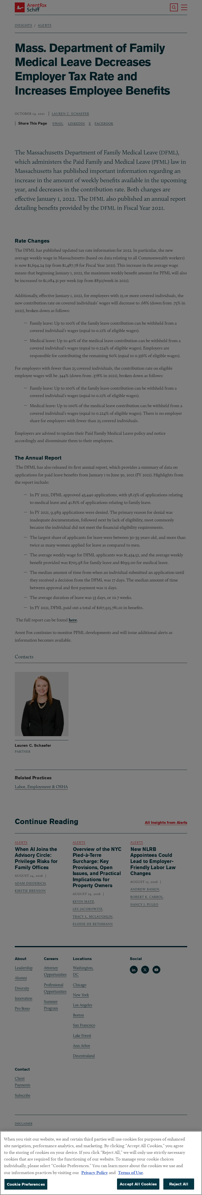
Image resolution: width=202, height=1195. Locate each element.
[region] (101, 1163)
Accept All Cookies (138, 1184)
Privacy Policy (94, 1172)
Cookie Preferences (26, 1184)
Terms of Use (130, 1172)
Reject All (178, 1184)
